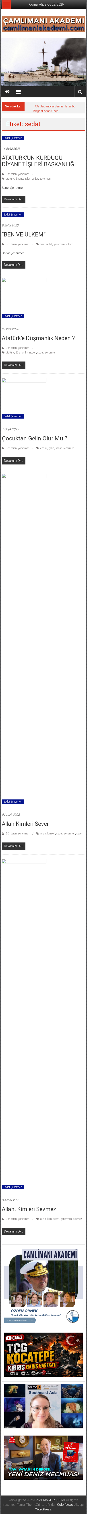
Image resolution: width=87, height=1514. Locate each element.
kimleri (51, 833)
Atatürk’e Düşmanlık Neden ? (38, 338)
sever (79, 833)
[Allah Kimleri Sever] (24, 640)
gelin (51, 448)
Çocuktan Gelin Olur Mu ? (34, 438)
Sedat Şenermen (13, 138)
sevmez (77, 1218)
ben (42, 244)
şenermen (45, 178)
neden (32, 352)
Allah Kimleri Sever (25, 823)
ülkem (69, 244)
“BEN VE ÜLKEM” (24, 234)
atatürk (10, 178)
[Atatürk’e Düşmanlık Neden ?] (24, 300)
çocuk (43, 448)
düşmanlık (21, 352)
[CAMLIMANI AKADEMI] (7, 91)
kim (49, 1218)
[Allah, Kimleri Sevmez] (24, 1026)
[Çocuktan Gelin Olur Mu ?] (24, 400)
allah (43, 833)
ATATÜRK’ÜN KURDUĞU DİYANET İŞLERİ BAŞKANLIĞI (39, 161)
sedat (35, 178)
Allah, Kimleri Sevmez (29, 1209)
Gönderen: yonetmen (17, 174)
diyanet (19, 178)
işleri (28, 178)
